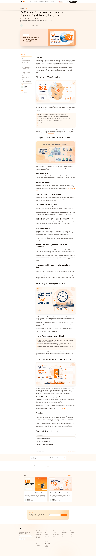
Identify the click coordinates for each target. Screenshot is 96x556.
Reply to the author (71, 451)
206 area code (51, 132)
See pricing (66, 1)
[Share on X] (22, 92)
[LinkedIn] (22, 539)
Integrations (41, 1)
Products (29, 1)
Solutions (47, 1)
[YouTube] (24, 539)
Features (35, 1)
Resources (52, 1)
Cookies (72, 553)
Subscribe (64, 514)
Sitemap (75, 553)
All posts (22, 8)
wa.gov (63, 408)
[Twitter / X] (20, 539)
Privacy (65, 553)
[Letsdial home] (22, 2)
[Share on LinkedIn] (24, 92)
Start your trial (72, 1)
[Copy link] (26, 92)
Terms (69, 553)
